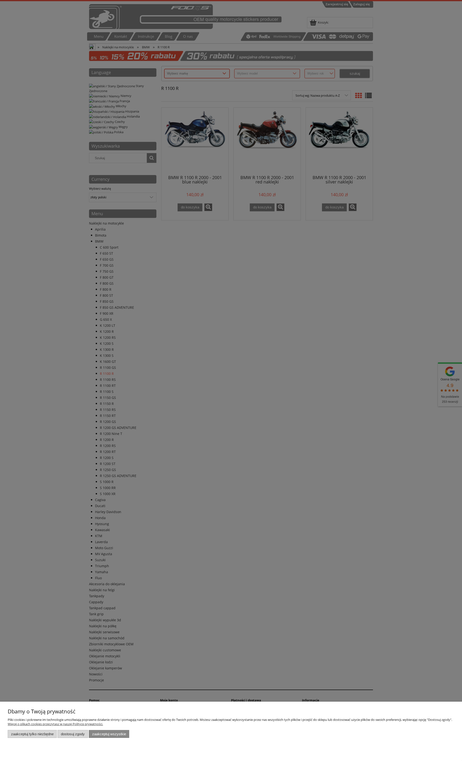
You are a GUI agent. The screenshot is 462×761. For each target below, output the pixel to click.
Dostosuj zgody (73, 734)
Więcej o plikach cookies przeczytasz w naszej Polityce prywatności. (55, 724)
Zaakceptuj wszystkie (109, 734)
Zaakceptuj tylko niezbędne (32, 734)
